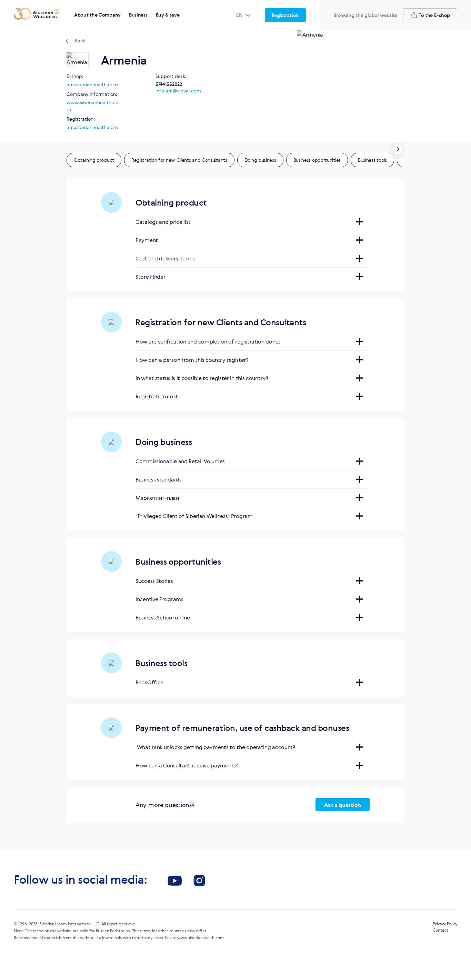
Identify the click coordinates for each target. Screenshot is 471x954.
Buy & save (168, 15)
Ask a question (342, 804)
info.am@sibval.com (178, 90)
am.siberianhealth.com (92, 84)
